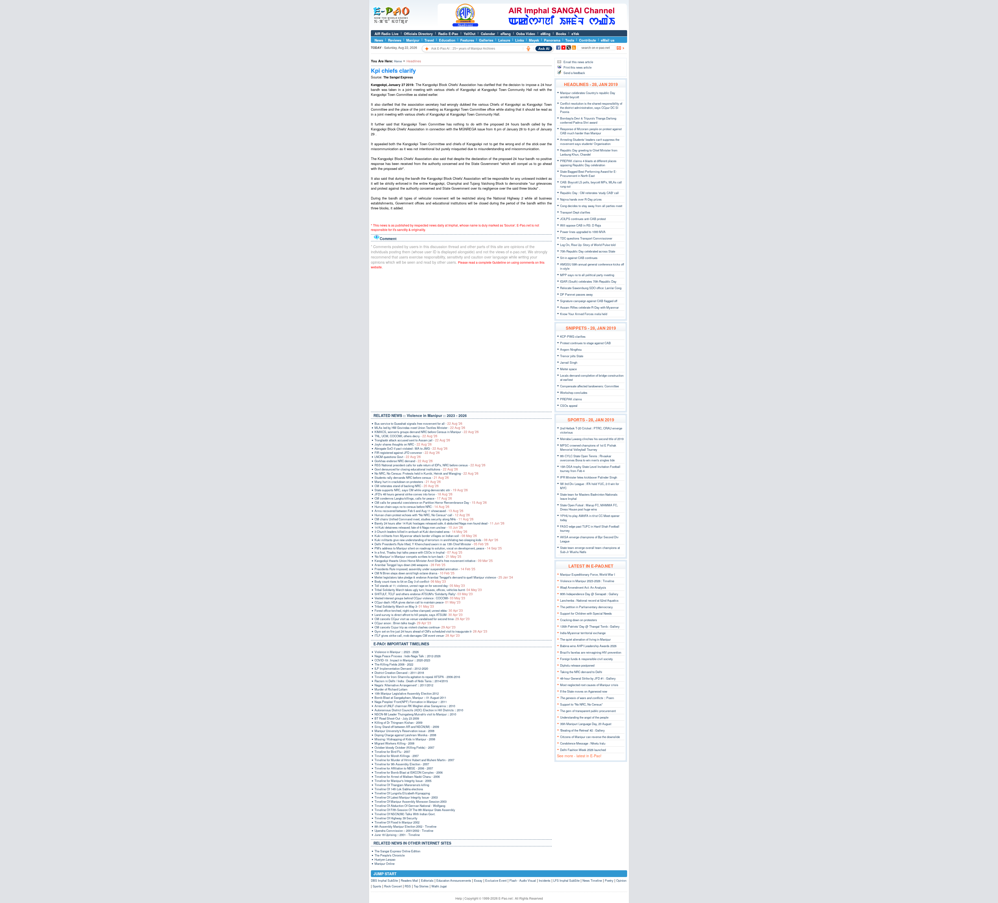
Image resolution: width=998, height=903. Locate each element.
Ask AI (543, 49)
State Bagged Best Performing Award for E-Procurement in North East (588, 173)
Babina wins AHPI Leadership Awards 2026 (588, 646)
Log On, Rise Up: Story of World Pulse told (587, 245)
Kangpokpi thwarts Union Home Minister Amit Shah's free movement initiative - (434, 561)
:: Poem (587, 698)
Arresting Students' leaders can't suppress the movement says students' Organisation (589, 141)
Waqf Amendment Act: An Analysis (583, 587)
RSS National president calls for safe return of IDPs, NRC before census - (430, 465)
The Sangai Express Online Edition (397, 851)
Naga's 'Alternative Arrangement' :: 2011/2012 (404, 685)
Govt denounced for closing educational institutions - (416, 469)
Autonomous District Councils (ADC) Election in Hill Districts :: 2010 (419, 710)
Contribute (587, 40)
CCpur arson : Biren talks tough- (403, 623)
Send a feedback (574, 73)
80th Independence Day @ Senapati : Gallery (589, 594)
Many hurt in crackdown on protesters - (408, 482)
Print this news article (577, 67)
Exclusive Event (496, 880)
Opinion (621, 880)
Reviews (394, 40)
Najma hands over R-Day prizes (581, 199)
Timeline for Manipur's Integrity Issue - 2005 (403, 781)
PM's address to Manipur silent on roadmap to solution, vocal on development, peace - (438, 548)
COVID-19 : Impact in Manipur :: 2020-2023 (402, 660)
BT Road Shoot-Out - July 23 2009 (397, 718)
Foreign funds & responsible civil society (586, 659)
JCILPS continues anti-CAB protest (583, 219)
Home (398, 61)
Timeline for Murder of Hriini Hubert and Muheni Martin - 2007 (414, 760)
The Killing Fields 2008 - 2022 (394, 664)
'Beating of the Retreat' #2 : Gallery (582, 730)
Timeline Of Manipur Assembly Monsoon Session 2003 (411, 801)
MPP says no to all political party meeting (587, 275)
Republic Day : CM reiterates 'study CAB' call (589, 193)
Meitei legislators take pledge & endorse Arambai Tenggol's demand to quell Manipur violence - (444, 577)
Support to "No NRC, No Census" (581, 704)
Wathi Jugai (439, 886)
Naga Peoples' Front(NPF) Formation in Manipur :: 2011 (411, 702)
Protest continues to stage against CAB (585, 343)
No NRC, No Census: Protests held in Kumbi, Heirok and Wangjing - (426, 473)
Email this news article (578, 62)
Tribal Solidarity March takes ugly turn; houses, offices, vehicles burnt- (428, 590)
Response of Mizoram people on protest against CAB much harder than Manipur (591, 131)
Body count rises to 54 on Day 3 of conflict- (410, 581)
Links (519, 40)
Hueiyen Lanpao (385, 859)
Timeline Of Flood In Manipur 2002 (397, 822)
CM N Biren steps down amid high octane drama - (415, 573)
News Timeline (592, 880)
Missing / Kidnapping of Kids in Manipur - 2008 (405, 739)
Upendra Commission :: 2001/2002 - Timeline (404, 830)
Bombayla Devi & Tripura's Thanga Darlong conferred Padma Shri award (588, 120)
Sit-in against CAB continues (579, 258)
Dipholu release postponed (577, 665)
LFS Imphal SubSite (566, 880)
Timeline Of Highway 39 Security (396, 818)
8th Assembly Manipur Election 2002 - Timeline (405, 826)
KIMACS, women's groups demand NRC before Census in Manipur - (427, 432)
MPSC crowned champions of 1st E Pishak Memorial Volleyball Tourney (588, 447)
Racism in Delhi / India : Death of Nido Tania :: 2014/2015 (411, 681)
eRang (506, 33)
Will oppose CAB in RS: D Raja (580, 225)
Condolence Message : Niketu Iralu (582, 743)
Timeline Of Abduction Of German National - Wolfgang (410, 806)
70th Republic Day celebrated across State (587, 251)
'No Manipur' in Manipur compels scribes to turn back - (418, 556)
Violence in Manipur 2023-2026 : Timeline (587, 581)
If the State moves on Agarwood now (583, 691)
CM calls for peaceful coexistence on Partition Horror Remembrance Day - (431, 502)
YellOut (469, 33)
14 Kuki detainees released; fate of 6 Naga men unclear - (419, 527)
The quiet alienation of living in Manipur (585, 639)
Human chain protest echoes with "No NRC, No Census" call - (422, 515)
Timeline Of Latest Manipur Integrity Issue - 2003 (406, 797)
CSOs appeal (568, 405)
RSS (408, 886)
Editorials (427, 880)
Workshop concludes (573, 392)
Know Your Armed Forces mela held (583, 314)
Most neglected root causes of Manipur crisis (589, 685)
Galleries (486, 40)
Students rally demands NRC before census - (412, 477)
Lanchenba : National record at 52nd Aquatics (589, 600)
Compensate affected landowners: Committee (589, 386)
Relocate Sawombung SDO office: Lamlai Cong (590, 288)
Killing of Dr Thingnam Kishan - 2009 (398, 722)
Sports (377, 886)
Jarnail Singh (568, 362)
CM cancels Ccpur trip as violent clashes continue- (415, 627)
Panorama (552, 40)
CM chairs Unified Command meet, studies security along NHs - (424, 519)
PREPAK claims (571, 399)
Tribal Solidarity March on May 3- (404, 606)
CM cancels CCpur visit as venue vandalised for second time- (422, 619)
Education (447, 40)
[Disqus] (461, 339)
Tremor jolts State (571, 356)
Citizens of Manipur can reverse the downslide (590, 737)
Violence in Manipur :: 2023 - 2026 (397, 652)
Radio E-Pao (448, 33)
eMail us (607, 40)
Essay (478, 880)
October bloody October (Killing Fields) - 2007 (404, 747)
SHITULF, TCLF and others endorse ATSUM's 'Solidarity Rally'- (424, 594)
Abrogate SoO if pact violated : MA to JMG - (411, 448)
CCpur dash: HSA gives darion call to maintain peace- (418, 602)
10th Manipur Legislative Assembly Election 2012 (407, 693)
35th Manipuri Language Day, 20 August (585, 724)
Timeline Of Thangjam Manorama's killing (402, 785)
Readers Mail (409, 880)
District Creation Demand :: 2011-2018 (399, 672)
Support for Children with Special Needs (586, 613)
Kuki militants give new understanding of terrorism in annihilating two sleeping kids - (436, 540)
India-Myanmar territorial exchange (583, 633)
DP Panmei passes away (576, 294)
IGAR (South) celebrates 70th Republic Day (588, 281)
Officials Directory (418, 33)
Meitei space (568, 369)
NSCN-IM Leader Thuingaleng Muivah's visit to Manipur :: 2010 (415, 714)
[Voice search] (528, 48)
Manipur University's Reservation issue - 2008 (404, 731)
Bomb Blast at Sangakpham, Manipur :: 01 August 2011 (410, 697)
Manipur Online (385, 863)
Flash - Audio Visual (522, 880)
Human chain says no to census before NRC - (412, 506)
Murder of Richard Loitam (391, 689)
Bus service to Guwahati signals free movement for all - (418, 423)
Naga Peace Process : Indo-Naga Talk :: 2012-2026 (408, 656)
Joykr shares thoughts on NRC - (403, 444)
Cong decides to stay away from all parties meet (591, 206)
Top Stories (421, 886)
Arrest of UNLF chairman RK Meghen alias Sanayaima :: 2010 (415, 706)
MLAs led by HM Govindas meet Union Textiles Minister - (420, 428)
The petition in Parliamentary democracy (586, 607)
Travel (429, 40)
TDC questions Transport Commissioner (586, 238)
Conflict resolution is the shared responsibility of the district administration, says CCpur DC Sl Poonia (591, 107)
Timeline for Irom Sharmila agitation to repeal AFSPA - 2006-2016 (417, 677)
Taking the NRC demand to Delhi (581, 672)
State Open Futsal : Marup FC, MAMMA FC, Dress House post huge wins (589, 507)
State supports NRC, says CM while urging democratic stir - (421, 490)
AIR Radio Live (386, 33)
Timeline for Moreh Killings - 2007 (397, 756)
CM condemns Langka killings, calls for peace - (413, 498)
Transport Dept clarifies (575, 212)
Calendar (488, 33)
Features (467, 40)
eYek (575, 33)
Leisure (504, 40)
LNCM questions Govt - (398, 457)
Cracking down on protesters (578, 620)
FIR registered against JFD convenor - (407, 452)
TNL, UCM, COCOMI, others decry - (406, 436)
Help (458, 898)
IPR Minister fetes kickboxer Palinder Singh (588, 477)
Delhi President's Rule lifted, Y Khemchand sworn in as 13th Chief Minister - (432, 544)
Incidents (544, 880)
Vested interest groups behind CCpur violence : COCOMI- (420, 598)
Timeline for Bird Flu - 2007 (392, 751)
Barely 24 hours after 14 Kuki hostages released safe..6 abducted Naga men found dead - (439, 523)
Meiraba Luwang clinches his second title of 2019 (591, 439)
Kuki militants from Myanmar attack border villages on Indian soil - (426, 536)
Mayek (534, 40)
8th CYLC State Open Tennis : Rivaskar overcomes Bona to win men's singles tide (587, 458)
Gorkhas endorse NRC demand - (404, 461)
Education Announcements (453, 880)
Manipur (412, 40)
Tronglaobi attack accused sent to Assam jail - (412, 440)
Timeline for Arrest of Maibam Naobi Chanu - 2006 (407, 776)
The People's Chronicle (390, 855)
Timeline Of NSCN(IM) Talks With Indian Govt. (405, 814)
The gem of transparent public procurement (588, 711)
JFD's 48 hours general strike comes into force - (413, 494)
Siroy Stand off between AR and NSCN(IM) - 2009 (407, 727)
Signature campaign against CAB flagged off (588, 301)
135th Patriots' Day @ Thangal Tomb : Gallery (590, 626)
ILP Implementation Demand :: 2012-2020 (401, 668)
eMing (545, 33)
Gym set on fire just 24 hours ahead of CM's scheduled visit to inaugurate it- (431, 631)
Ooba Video (525, 33)
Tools (569, 40)
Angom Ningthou (571, 349)
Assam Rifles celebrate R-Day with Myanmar (589, 307)
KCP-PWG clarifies (573, 336)
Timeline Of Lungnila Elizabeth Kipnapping (402, 793)
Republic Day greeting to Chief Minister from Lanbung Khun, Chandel (589, 152)
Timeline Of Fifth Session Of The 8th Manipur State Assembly (415, 810)
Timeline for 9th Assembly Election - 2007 (402, 764)
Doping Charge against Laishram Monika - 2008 (405, 735)
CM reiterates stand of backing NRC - (407, 486)
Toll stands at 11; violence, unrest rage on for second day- (420, 585)
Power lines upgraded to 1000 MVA (583, 232)
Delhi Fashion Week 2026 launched (583, 750)
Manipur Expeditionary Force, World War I (587, 574)
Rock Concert (393, 886)
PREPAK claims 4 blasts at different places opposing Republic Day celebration (588, 163)
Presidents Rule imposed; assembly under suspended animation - (425, 569)
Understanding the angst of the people (584, 717)
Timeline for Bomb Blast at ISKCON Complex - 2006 (409, 772)
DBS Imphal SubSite (384, 880)
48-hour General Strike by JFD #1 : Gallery (588, 678)
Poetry (609, 880)
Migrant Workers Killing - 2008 (394, 743)
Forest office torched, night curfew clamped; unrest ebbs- (419, 610)
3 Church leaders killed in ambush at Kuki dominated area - (421, 531)
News (379, 40)
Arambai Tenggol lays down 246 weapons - (410, 565)
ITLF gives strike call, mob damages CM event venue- (417, 635)
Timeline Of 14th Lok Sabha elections (399, 789)
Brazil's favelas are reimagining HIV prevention (590, 652)
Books (561, 33)
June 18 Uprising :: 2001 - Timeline (397, 835)
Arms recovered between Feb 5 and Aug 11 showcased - (419, 511)
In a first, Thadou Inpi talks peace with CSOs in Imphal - (418, 552)
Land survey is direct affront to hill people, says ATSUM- (419, 615)
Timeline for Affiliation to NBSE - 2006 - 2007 (404, 768)
